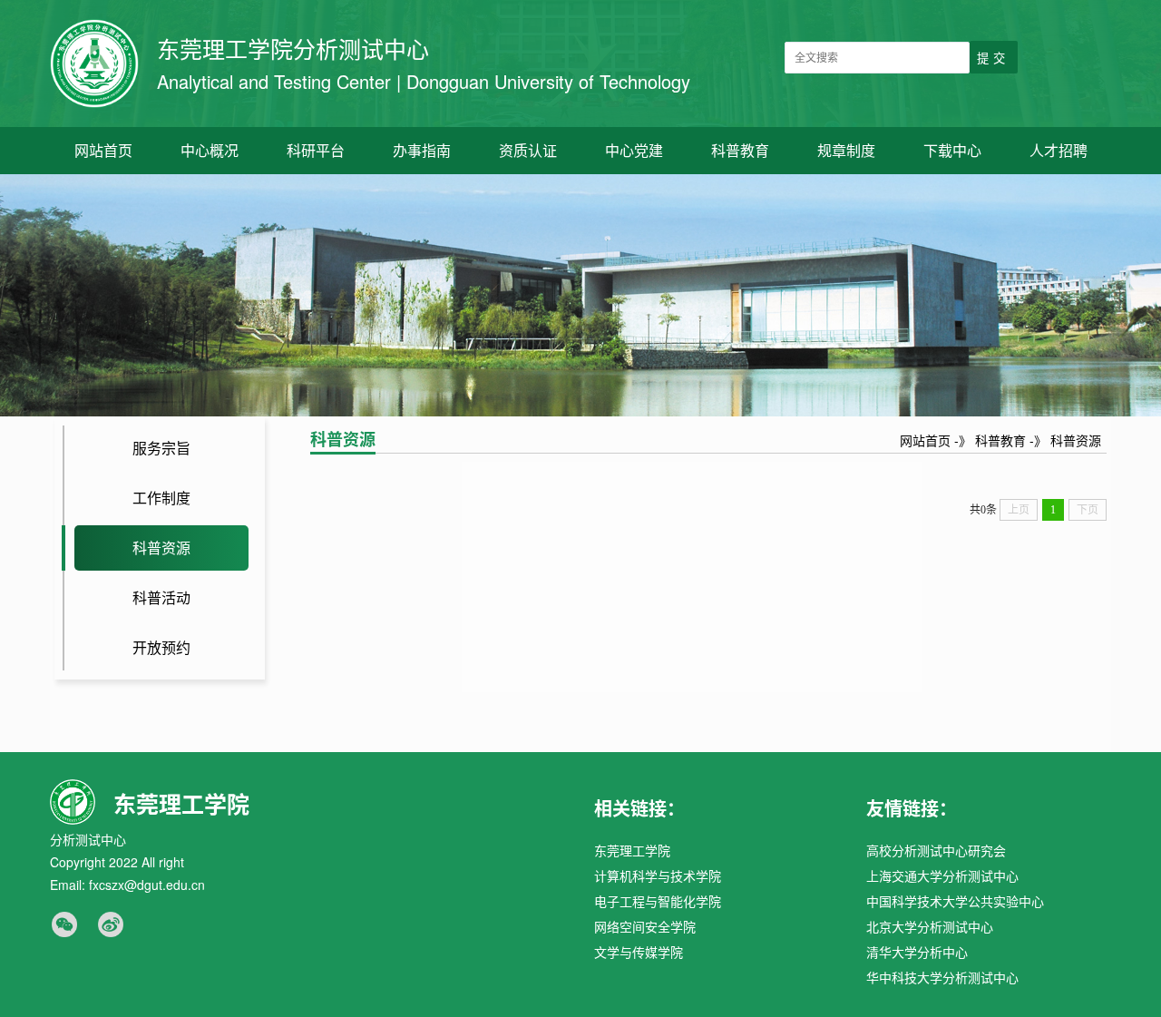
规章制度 (846, 150)
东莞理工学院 (632, 850)
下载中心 (952, 150)
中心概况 (209, 150)
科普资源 (161, 547)
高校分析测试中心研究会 (936, 850)
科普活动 (161, 597)
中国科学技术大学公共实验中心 (955, 901)
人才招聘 (1058, 150)
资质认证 (528, 150)
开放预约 (161, 647)
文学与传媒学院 (638, 952)
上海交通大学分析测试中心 (942, 875)
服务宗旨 (161, 447)
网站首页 (103, 150)
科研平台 (316, 150)
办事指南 (422, 150)
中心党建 (634, 150)
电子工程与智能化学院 (657, 901)
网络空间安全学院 (645, 926)
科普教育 (740, 150)
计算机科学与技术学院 (657, 875)
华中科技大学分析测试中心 (942, 977)
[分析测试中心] (94, 63)
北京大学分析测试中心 (929, 926)
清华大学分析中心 (917, 952)
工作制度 (161, 497)
